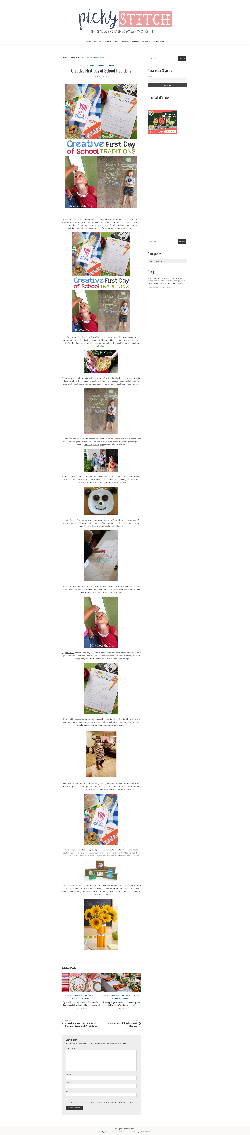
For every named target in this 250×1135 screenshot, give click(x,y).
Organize (124, 41)
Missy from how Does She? (74, 586)
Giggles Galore (68, 653)
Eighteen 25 (68, 719)
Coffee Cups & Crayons (94, 445)
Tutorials (97, 41)
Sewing (106, 41)
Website (69, 1091)
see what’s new (159, 97)
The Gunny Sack (71, 850)
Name (69, 1074)
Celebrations (124, 888)
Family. (92, 65)
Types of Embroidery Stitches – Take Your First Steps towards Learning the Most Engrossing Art (81, 1004)
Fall (137, 995)
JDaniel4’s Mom (69, 477)
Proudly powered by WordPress (110, 1132)
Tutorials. (110, 65)
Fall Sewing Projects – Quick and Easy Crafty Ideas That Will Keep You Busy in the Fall (121, 1004)
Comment (71, 1048)
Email (69, 1083)
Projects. (100, 65)
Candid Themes (146, 1132)
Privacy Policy (158, 41)
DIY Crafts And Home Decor (85, 995)
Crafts (69, 995)
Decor (116, 41)
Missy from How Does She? (88, 337)
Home (88, 41)
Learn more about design (159, 288)
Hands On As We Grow (74, 520)
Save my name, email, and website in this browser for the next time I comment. (101, 1102)
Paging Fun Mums (103, 381)
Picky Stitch (103, 77)
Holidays (145, 41)
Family (135, 41)
